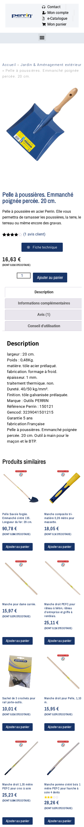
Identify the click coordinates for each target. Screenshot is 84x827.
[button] (42, 37)
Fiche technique (45, 247)
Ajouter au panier (50, 277)
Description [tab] (44, 292)
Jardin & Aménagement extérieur (51, 65)
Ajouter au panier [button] (17, 546)
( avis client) (34, 234)
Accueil (9, 65)
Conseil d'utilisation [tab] (44, 326)
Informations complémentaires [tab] (44, 303)
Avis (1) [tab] (43, 314)
